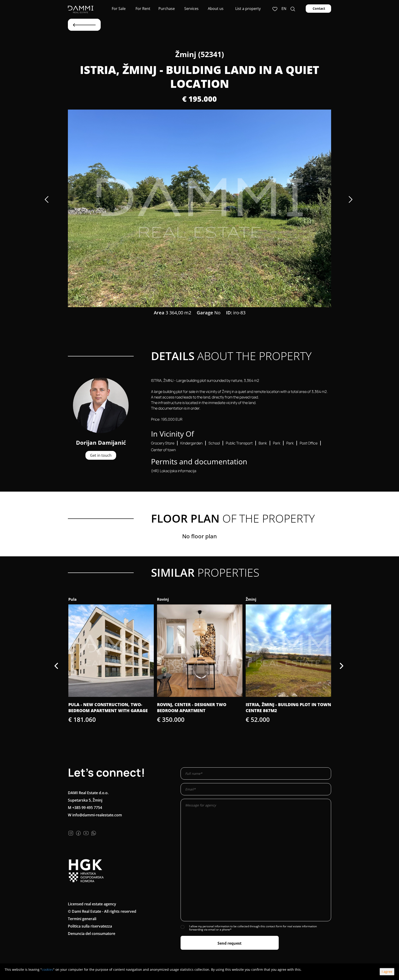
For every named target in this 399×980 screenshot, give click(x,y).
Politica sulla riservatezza (90, 926)
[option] (199, 208)
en (283, 8)
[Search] (292, 8)
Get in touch (101, 455)
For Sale (118, 8)
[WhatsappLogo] (94, 832)
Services (191, 8)
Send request (230, 943)
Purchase (166, 8)
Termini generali (82, 918)
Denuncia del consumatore (91, 933)
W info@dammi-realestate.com (95, 815)
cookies (47, 969)
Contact (318, 8)
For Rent (142, 8)
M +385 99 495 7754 (85, 807)
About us (215, 8)
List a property (248, 8)
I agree (387, 971)
